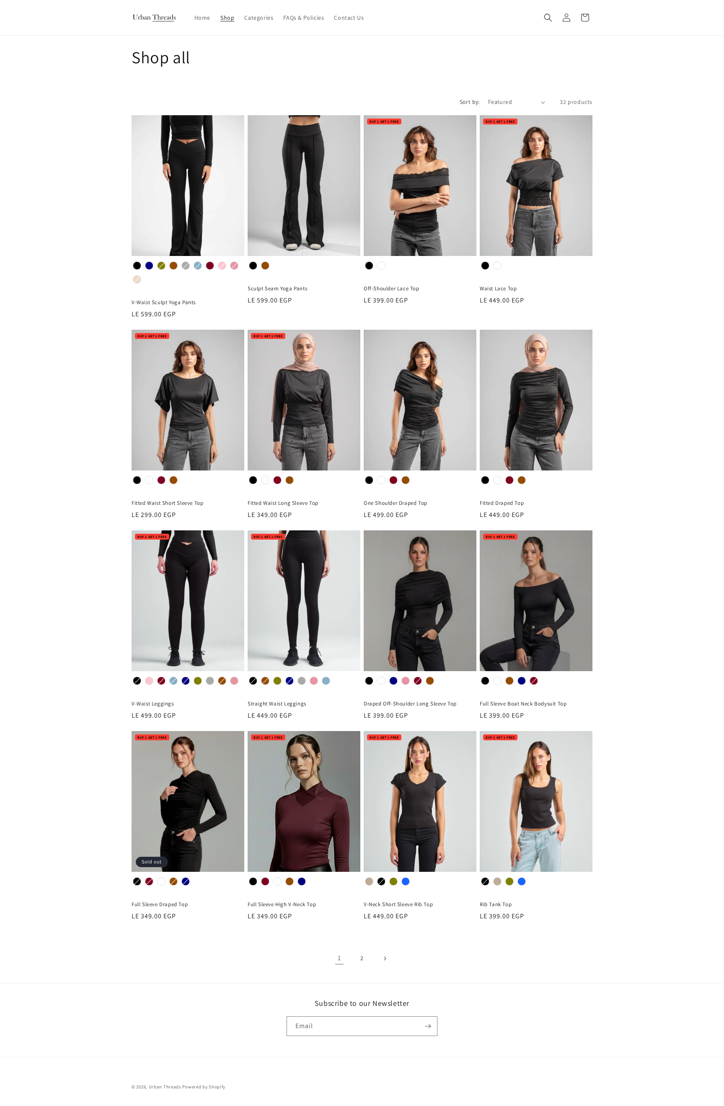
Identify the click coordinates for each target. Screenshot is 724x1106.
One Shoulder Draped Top (395, 503)
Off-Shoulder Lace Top (391, 288)
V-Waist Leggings (153, 703)
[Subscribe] (428, 1026)
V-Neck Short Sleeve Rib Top (398, 904)
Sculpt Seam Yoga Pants (277, 288)
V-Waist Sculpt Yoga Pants (164, 302)
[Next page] (384, 958)
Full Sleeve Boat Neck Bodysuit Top (523, 703)
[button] (548, 17)
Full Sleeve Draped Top (160, 904)
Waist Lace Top (498, 288)
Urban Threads (165, 1087)
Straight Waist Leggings (277, 703)
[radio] (137, 265)
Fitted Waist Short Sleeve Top (167, 503)
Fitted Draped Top (502, 503)
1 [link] (339, 958)
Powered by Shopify (203, 1087)
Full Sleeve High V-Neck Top (282, 904)
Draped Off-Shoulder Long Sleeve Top (410, 703)
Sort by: (470, 102)
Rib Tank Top (496, 904)
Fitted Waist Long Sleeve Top (283, 503)
